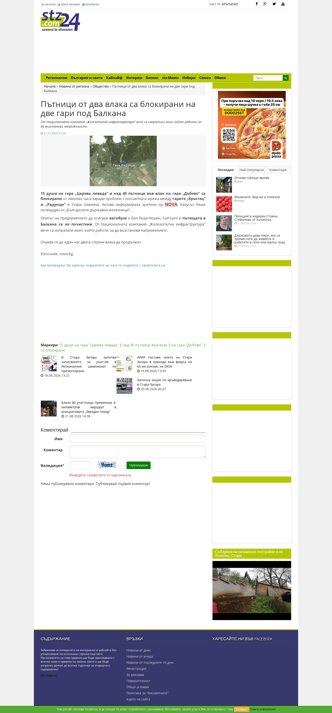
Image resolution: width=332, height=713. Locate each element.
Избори (189, 77)
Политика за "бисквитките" (147, 693)
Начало (50, 4)
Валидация (52, 465)
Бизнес (152, 77)
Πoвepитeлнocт (138, 681)
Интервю (134, 77)
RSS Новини (49, 675)
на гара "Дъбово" (186, 344)
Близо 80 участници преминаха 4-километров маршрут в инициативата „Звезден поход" (88, 407)
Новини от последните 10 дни (149, 662)
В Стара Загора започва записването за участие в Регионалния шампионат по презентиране (88, 364)
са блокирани (53, 350)
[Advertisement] (208, 41)
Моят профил (70, 4)
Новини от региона (74, 86)
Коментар (53, 449)
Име (58, 438)
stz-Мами (170, 77)
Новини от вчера (139, 656)
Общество (101, 86)
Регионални (56, 77)
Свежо (205, 77)
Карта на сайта (138, 699)
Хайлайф (114, 77)
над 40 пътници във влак (145, 344)
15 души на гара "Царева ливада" (88, 344)
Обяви (220, 77)
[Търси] (286, 78)
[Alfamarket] (252, 124)
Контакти (92, 4)
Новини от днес (138, 650)
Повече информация (263, 709)
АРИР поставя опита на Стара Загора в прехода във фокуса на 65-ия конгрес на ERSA (164, 361)
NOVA (171, 204)
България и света (87, 77)
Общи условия (137, 687)
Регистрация (136, 668)
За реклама (135, 675)
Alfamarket (230, 4)
